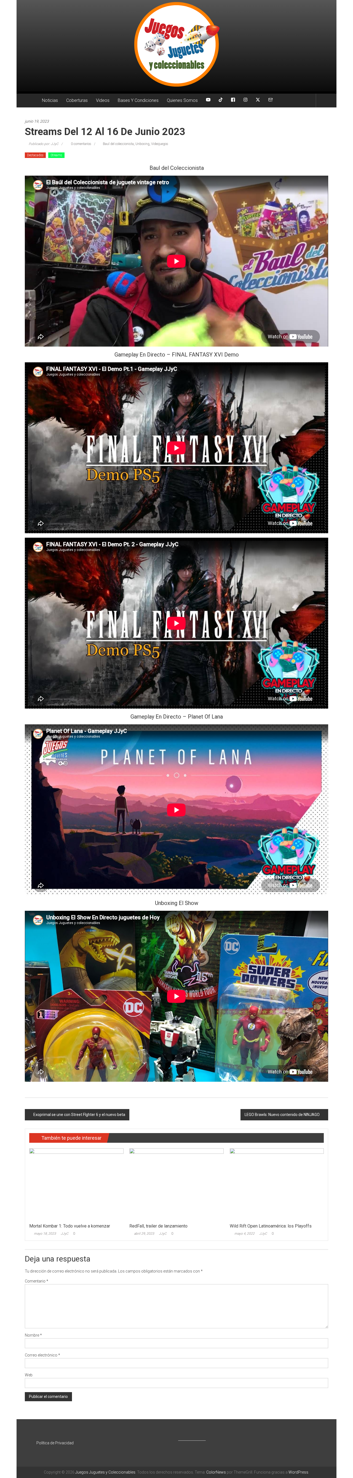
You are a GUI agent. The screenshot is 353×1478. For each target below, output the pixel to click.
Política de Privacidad (55, 1443)
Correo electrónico (42, 1355)
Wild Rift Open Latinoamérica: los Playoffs (271, 1226)
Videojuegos (159, 144)
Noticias (50, 100)
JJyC (64, 1234)
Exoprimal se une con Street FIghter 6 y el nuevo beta (79, 1114)
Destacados (35, 155)
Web (29, 1375)
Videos (102, 100)
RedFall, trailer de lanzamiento (158, 1226)
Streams (56, 155)
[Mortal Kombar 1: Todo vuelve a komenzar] (76, 1184)
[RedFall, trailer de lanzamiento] (176, 1184)
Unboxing (142, 144)
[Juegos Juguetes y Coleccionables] (176, 45)
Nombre (33, 1335)
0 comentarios (80, 144)
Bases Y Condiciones (138, 100)
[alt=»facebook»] (233, 100)
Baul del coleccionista (118, 144)
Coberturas (77, 100)
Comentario (36, 1281)
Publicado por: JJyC (43, 144)
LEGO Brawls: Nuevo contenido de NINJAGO (282, 1114)
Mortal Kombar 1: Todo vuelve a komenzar (69, 1226)
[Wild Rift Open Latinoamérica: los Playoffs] (277, 1184)
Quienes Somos (182, 100)
